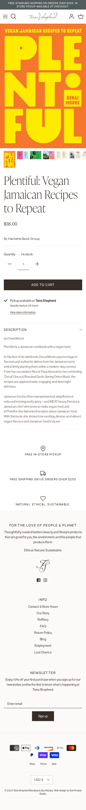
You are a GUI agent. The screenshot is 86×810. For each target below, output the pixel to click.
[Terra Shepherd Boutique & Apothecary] (43, 16)
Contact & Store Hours (43, 606)
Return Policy (43, 633)
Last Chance (42, 652)
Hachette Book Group (24, 239)
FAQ (43, 626)
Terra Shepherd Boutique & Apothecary (33, 790)
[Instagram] (45, 580)
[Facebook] (38, 580)
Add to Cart (42, 285)
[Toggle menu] (5, 16)
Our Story (43, 613)
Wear (32, 764)
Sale (54, 764)
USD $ (38, 780)
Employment (43, 645)
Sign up (43, 716)
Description (15, 330)
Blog (43, 639)
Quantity (18, 254)
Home (43, 764)
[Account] (70, 16)
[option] (43, 86)
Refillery (43, 619)
